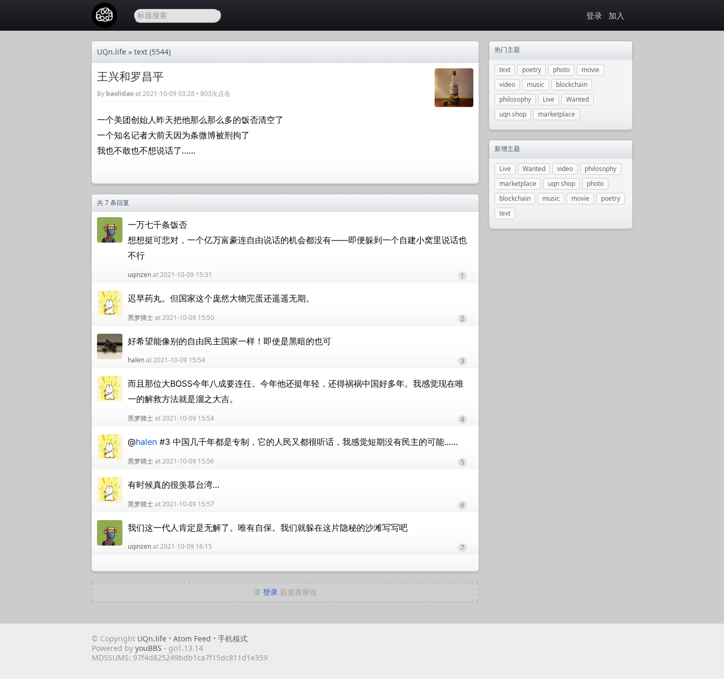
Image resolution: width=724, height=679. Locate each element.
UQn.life (111, 52)
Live (548, 99)
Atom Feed (192, 638)
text (140, 52)
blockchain (571, 84)
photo (561, 69)
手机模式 (233, 638)
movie (590, 69)
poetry (531, 69)
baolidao (120, 93)
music (535, 84)
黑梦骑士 (140, 317)
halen (136, 359)
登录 (594, 15)
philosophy (515, 99)
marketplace (556, 114)
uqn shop (512, 114)
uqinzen (139, 274)
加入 (616, 15)
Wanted (577, 99)
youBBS (149, 648)
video (507, 84)
